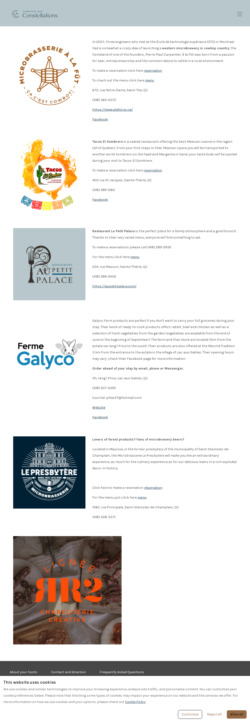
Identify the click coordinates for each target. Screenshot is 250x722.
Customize (190, 714)
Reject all (214, 714)
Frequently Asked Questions (122, 672)
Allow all (236, 714)
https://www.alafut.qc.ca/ (112, 110)
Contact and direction (68, 672)
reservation (153, 71)
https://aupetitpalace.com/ (114, 286)
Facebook (100, 119)
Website (98, 407)
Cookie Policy (135, 702)
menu (149, 80)
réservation (153, 488)
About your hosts (23, 672)
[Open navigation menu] (239, 14)
